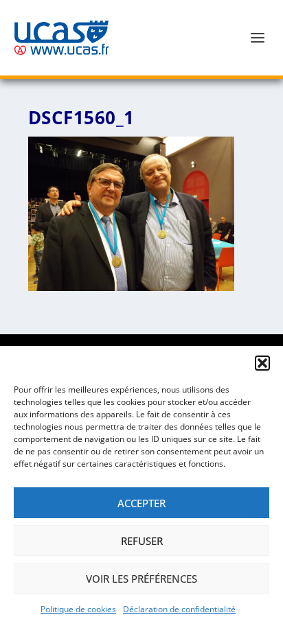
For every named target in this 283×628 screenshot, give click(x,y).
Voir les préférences (141, 578)
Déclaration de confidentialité (179, 609)
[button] (262, 363)
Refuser (142, 541)
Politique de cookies (78, 609)
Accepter (141, 503)
